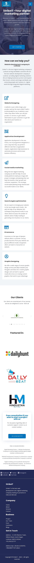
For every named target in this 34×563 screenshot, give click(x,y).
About (8, 507)
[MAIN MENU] (30, 4)
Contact (8, 511)
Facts (7, 523)
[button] (17, 47)
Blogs (7, 527)
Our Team (9, 521)
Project (8, 519)
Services (8, 509)
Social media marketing (14, 168)
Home (8, 505)
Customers (9, 525)
